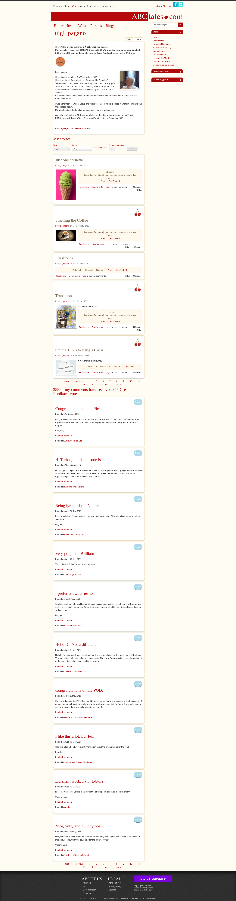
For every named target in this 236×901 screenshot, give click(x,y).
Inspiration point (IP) (162, 47)
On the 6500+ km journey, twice (78, 717)
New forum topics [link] (162, 71)
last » (118, 384)
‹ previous (78, 381)
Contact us (87, 893)
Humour (100, 270)
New (155, 37)
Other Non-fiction (102, 366)
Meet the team (89, 890)
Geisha (67, 807)
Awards (101, 147)
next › (107, 384)
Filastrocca (64, 258)
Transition (63, 295)
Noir (90, 366)
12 (84, 384)
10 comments (98, 244)
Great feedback (160, 54)
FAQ (84, 886)
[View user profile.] (130, 80)
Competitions (159, 51)
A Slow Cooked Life (73, 441)
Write (82, 26)
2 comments (97, 372)
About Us (87, 883)
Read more (84, 187)
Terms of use (115, 883)
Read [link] (155, 32)
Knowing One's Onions (74, 487)
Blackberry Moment (73, 625)
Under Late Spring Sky (74, 534)
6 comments (74, 276)
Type (55, 145)
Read (70, 26)
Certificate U (114, 181)
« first (66, 381)
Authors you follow (161, 61)
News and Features (161, 44)
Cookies (112, 890)
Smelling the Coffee (71, 220)
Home (58, 26)
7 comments (97, 327)
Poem (103, 181)
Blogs (110, 26)
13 (92, 384)
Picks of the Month (161, 58)
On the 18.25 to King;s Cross (79, 350)
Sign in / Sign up (164, 6)
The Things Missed (72, 574)
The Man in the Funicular (75, 671)
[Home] (118, 16)
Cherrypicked (158, 40)
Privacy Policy (115, 886)
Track (138, 39)
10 (131, 381)
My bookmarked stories (163, 65)
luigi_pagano (63, 165)
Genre (74, 145)
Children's (110, 172)
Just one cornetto (69, 160)
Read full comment (63, 436)
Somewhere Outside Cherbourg (78, 762)
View (130, 39)
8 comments (97, 187)
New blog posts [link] (160, 79)
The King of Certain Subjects (77, 855)
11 (139, 381)
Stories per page (116, 145)
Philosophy (77, 270)
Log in (108, 187)
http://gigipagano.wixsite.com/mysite (72, 128)
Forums (96, 26)
